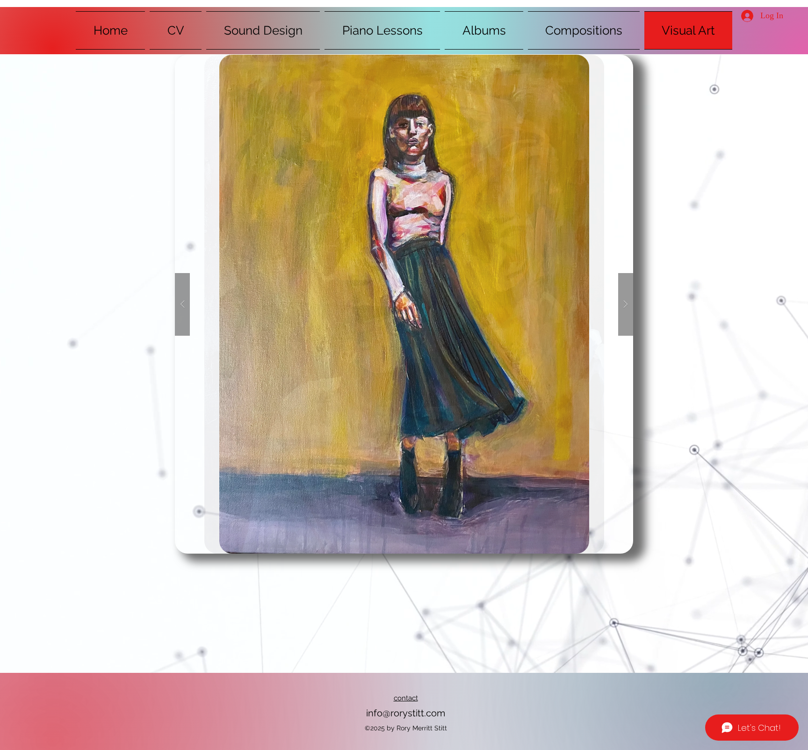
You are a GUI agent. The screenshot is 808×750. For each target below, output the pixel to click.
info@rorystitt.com (405, 713)
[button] (404, 304)
